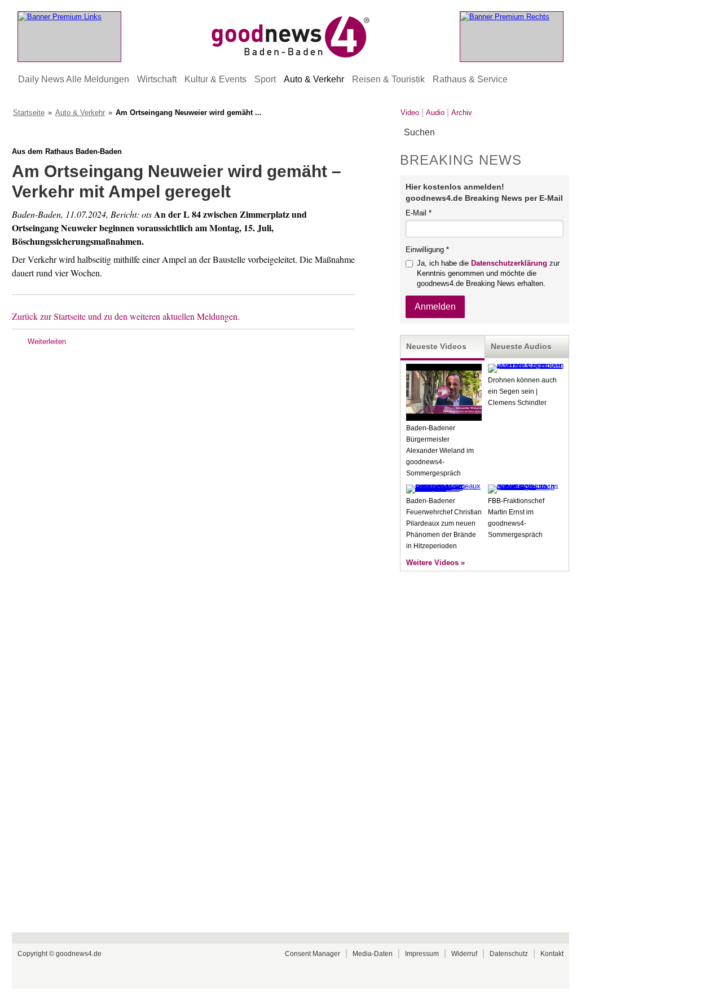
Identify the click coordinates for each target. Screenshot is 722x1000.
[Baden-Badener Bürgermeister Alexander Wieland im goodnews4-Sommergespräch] (444, 418)
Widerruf (464, 954)
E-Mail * (419, 213)
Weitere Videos (432, 562)
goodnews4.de (79, 954)
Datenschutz (509, 954)
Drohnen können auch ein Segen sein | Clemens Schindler (522, 391)
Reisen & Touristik (388, 79)
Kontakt (551, 954)
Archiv (461, 112)
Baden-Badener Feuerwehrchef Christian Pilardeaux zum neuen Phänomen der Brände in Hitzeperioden (444, 523)
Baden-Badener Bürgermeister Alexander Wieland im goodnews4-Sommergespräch (440, 450)
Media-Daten (373, 954)
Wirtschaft (157, 79)
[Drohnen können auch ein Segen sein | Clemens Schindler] (525, 365)
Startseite (29, 112)
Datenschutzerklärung (509, 263)
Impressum (422, 954)
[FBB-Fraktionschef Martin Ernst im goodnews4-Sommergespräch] (525, 486)
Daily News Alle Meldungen (73, 79)
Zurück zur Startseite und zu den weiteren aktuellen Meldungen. (126, 316)
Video (409, 112)
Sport (265, 79)
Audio (435, 112)
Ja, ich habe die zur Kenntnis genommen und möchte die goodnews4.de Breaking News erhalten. (488, 273)
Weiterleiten (47, 341)
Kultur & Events (215, 79)
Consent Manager (312, 954)
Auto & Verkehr (314, 79)
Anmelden (435, 306)
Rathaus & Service (470, 79)
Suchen (560, 133)
